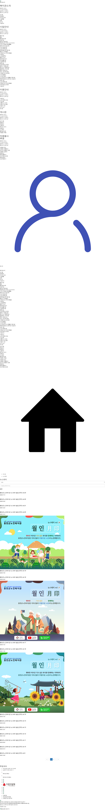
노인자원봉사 (3, 74)
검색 (1, 489)
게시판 (1, 108)
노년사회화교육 (3, 48)
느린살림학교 (3, 56)
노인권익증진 (3, 76)
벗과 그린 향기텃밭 (4, 71)
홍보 (1, 37)
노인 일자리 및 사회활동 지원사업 (7, 77)
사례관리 (2, 54)
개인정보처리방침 (7, 796)
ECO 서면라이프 (3, 70)
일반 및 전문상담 (4, 41)
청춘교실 (2, 63)
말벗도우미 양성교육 (4, 45)
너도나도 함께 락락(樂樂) (5, 44)
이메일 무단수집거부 (7, 798)
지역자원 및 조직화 (4, 84)
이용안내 (2, 86)
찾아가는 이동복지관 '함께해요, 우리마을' (4, 68)
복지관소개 (2, 2)
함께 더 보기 (3, 57)
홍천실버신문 (3, 38)
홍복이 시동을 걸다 (4, 66)
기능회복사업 (3, 61)
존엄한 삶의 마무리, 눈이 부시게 (7, 43)
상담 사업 (2, 80)
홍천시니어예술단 (4, 51)
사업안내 (2, 23)
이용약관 (5, 795)
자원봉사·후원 (3, 132)
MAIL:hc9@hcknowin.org (23, 803)
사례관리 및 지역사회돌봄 (6, 83)
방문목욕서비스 (3, 58)
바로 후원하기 (3, 159)
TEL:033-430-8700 (4, 803)
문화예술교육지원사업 (5, 50)
